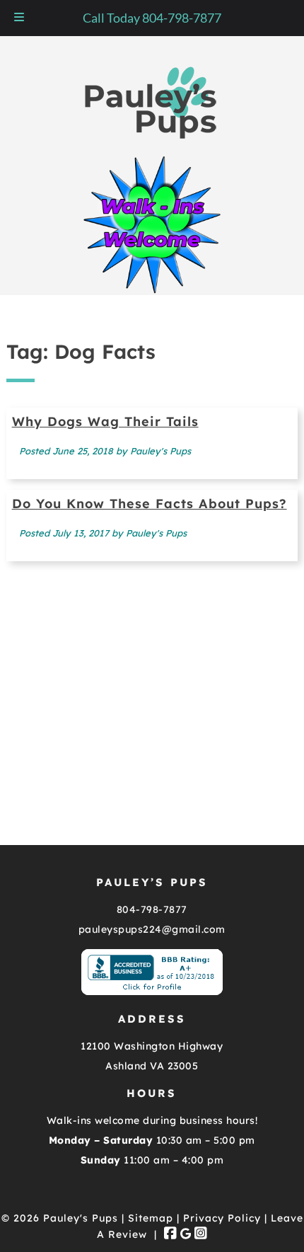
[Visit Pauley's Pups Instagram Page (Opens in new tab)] (200, 1234)
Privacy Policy (222, 1218)
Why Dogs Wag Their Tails (105, 421)
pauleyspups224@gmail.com (152, 929)
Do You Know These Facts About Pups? (149, 503)
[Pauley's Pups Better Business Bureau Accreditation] (152, 991)
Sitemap (150, 1218)
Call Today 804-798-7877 (152, 17)
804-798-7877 (152, 909)
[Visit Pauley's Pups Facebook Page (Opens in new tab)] (170, 1234)
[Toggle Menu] (19, 18)
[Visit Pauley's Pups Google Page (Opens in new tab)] (185, 1234)
